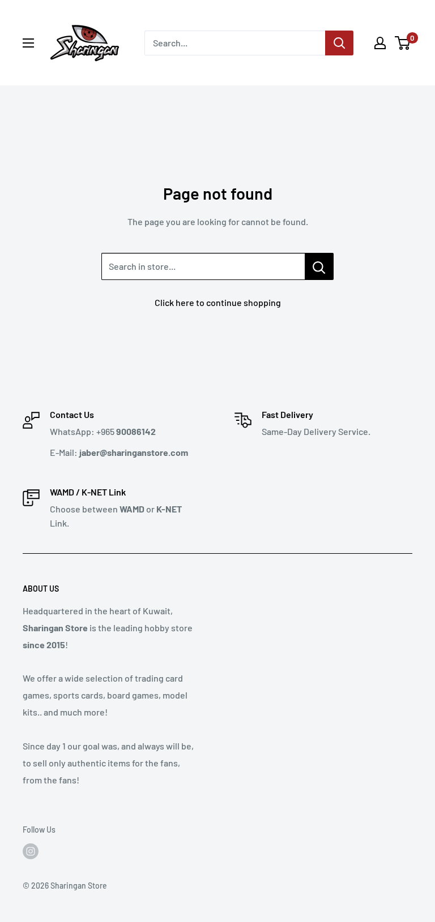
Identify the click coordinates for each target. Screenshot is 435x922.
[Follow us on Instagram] (31, 851)
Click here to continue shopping (218, 302)
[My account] (380, 43)
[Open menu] (28, 43)
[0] (403, 43)
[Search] (339, 43)
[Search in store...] (319, 266)
